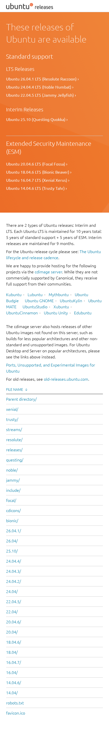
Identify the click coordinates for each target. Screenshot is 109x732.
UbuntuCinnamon (22, 313)
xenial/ (12, 409)
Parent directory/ (21, 399)
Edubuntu (83, 313)
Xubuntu (61, 306)
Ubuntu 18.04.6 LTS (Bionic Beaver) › (38, 172)
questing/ (14, 460)
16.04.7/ (13, 662)
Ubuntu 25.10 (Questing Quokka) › (37, 119)
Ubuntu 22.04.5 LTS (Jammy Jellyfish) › (41, 95)
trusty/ (12, 419)
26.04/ (12, 541)
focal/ (11, 500)
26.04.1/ (13, 530)
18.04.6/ (13, 642)
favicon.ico (15, 713)
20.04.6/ (13, 622)
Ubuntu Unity (56, 313)
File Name (14, 390)
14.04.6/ (13, 682)
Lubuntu (35, 294)
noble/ (12, 470)
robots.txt (15, 703)
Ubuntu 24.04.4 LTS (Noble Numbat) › (40, 87)
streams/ (14, 429)
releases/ (14, 450)
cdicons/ (13, 510)
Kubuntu (14, 294)
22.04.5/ (13, 601)
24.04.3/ (13, 571)
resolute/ (14, 439)
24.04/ (12, 591)
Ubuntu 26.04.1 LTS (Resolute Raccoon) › (42, 79)
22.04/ (12, 611)
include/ (13, 490)
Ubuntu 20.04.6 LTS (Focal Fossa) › (36, 164)
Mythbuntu (59, 294)
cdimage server (48, 272)
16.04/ (12, 672)
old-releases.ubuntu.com (66, 379)
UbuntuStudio (35, 306)
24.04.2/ (13, 581)
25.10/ (12, 551)
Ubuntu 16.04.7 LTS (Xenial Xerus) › (37, 180)
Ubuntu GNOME (39, 300)
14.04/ (12, 692)
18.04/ (12, 652)
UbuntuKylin (71, 300)
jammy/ (13, 480)
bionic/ (12, 520)
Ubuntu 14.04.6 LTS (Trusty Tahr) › (36, 188)
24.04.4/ (13, 561)
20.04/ (12, 632)
